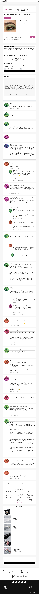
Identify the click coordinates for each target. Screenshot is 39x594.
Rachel (10, 287)
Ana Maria (15, 170)
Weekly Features (7, 17)
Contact (4, 586)
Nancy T (11, 122)
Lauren (10, 234)
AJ (9, 162)
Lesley (10, 184)
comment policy (22, 80)
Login (36, 1)
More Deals (19, 563)
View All (13, 7)
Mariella (10, 144)
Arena (10, 348)
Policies (4, 587)
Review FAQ (5, 588)
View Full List (19, 502)
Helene (14, 304)
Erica (10, 112)
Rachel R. (11, 471)
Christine (25, 17)
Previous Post (7, 41)
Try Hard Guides (30, 586)
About (4, 585)
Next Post (33, 41)
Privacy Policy (5, 589)
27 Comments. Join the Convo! (11, 34)
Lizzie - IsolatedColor (13, 197)
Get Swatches (19, 70)
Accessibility (5, 592)
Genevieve (11, 329)
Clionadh (5, 9)
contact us (15, 83)
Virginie (10, 419)
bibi (10, 459)
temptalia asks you (17, 39)
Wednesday (11, 135)
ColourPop (6, 10)
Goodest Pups (29, 587)
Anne (10, 405)
